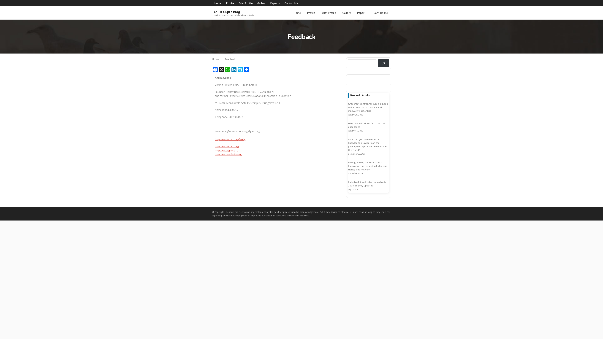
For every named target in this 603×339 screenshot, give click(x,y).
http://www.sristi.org (227, 146)
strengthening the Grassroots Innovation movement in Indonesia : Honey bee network (368, 166)
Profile (230, 3)
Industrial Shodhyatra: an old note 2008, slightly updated (367, 183)
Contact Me (291, 3)
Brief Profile (246, 3)
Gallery (261, 3)
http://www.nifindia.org (228, 154)
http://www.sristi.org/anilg (230, 139)
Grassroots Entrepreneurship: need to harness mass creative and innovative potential (368, 107)
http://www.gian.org (226, 150)
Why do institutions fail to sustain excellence (367, 125)
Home (217, 3)
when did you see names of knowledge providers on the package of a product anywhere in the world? (367, 145)
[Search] (383, 63)
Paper (273, 3)
